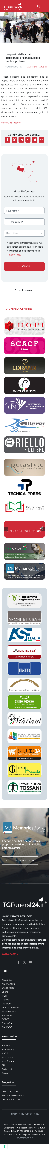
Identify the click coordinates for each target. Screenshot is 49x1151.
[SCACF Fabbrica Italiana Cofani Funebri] (24, 338)
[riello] (24, 437)
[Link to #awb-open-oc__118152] (39, 6)
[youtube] (30, 962)
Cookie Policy (32, 1113)
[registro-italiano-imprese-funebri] (24, 499)
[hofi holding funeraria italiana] (24, 318)
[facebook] (18, 962)
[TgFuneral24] (12, 3)
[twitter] (24, 962)
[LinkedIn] (21, 139)
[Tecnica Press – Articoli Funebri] (24, 479)
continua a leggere (11, 122)
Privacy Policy (14, 254)
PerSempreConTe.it (24, 1137)
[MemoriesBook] (24, 828)
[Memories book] (24, 852)
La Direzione (32, 67)
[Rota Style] (24, 459)
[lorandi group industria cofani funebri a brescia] (24, 358)
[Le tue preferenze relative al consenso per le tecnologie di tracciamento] (4, 1146)
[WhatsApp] (28, 139)
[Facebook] (7, 139)
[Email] (41, 139)
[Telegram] (34, 139)
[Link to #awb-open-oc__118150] (44, 6)
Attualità (43, 67)
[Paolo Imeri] (24, 377)
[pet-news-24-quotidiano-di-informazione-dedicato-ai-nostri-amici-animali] (24, 544)
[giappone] (24, 13)
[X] (14, 139)
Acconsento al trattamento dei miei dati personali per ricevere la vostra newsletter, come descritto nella (25, 248)
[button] (6, 529)
